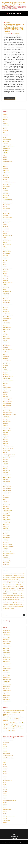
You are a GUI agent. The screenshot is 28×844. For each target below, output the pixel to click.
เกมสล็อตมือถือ (7, 535)
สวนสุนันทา (6, 497)
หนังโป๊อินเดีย (7, 521)
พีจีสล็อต (6, 437)
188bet (5, 116)
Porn (5, 289)
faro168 (5, 159)
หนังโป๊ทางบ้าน (7, 515)
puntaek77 (6, 296)
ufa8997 (6, 365)
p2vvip (5, 242)
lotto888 (6, 215)
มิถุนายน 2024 (7, 677)
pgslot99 (6, 280)
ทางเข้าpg (6, 423)
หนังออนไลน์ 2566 (8, 510)
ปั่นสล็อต (6, 432)
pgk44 (5, 273)
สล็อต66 (6, 461)
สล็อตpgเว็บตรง (7, 474)
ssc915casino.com (8, 349)
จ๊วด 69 (5, 389)
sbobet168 (6, 316)
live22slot (6, 211)
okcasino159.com (7, 240)
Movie (5, 224)
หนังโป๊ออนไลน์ (7, 519)
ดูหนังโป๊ (5, 802)
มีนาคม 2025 (7, 661)
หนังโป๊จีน (6, 513)
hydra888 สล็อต (7, 184)
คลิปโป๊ (5, 385)
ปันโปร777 (6, 436)
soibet (5, 343)
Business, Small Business (9, 146)
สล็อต (5, 452)
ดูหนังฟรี (6, 396)
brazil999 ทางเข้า (7, 144)
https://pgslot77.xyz (7, 757)
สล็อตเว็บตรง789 (7, 488)
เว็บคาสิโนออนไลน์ (8, 544)
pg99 (5, 264)
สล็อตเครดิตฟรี (7, 483)
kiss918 (4, 807)
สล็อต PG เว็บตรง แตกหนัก (9, 454)
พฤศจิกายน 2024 (7, 668)
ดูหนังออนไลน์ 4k (7, 403)
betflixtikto (6, 135)
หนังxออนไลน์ (7, 504)
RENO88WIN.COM (8, 304)
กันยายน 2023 (7, 693)
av (4, 132)
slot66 (4, 784)
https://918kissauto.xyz (8, 740)
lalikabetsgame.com (8, 202)
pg (4, 246)
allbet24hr (6, 126)
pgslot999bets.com (8, 282)
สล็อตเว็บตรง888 (7, 492)
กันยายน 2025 (7, 650)
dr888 (5, 157)
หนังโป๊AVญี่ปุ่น (7, 512)
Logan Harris (7, 33)
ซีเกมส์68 (6, 392)
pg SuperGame (7, 253)
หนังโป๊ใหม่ (6, 524)
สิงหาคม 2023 (7, 695)
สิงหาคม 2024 (7, 673)
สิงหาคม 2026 (7, 630)
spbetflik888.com (7, 345)
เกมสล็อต (6, 533)
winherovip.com (7, 381)
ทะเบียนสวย (6, 416)
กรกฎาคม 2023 (7, 697)
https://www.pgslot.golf (8, 755)
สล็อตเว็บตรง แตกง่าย (7, 780)
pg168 (5, 258)
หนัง (5, 499)
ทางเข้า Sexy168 (7, 421)
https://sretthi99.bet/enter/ (10, 182)
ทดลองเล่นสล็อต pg (8, 412)
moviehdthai (6, 231)
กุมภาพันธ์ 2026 (7, 641)
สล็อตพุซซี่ (6, 479)
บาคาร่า (6, 425)
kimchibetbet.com (8, 199)
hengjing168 (6, 177)
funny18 (6, 168)
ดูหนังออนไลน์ (7, 399)
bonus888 (6, 143)
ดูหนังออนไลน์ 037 (8, 401)
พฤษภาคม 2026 (7, 636)
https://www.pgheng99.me (8, 758)
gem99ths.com (7, 172)
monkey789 (6, 222)
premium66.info (7, 291)
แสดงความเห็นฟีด (14, 836)
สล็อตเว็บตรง (7, 484)
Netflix (5, 233)
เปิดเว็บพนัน (6, 542)
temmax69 (6, 356)
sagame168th (7, 313)
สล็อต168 (6, 459)
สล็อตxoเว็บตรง (7, 477)
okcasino (6, 239)
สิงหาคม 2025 (7, 652)
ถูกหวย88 (6, 407)
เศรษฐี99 (6, 557)
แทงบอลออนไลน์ (7, 560)
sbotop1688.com (7, 318)
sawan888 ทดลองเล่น (8, 314)
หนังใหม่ (6, 528)
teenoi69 (6, 354)
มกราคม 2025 (7, 664)
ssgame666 (6, 351)
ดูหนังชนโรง (5, 768)
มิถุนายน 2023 (7, 699)
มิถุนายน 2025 (7, 655)
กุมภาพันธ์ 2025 (7, 663)
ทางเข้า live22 (7, 418)
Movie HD (6, 226)
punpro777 (7, 22)
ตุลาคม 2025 (6, 648)
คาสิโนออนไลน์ (7, 387)
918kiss (5, 123)
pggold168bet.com (8, 267)
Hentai (5, 179)
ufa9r (5, 367)
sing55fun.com (7, 329)
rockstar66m (6, 305)
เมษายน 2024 (7, 681)
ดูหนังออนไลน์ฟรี (7, 405)
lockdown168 (7, 213)
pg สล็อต (6, 255)
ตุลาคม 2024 (6, 670)
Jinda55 (5, 188)
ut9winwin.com (7, 378)
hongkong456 (7, 181)
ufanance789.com (8, 371)
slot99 (4, 782)
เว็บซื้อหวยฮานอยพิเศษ (8, 546)
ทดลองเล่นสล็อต (7, 410)
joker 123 (5, 818)
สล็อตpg (6, 472)
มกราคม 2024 (7, 686)
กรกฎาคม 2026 (7, 632)
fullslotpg (6, 166)
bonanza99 (6, 141)
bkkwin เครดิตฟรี (7, 139)
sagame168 (6, 311)
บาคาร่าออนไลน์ (7, 428)
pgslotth (6, 284)
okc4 (5, 237)
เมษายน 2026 (7, 637)
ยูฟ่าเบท (5, 445)
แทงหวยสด (6, 562)
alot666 (5, 128)
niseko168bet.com (8, 235)
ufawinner (6, 374)
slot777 (5, 334)
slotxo (5, 340)
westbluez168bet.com (8, 380)
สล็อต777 (6, 465)
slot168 (5, 333)
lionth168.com (7, 208)
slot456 (4, 771)
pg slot (5, 248)
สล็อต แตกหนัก (7, 457)
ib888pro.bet (7, 186)
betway (5, 137)
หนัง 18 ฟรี (6, 501)
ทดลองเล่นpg (7, 408)
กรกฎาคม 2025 (7, 654)
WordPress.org (14, 838)
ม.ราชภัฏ (6, 441)
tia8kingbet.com (7, 360)
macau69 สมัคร (7, 219)
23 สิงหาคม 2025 (16, 33)
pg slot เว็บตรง (7, 249)
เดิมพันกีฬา (6, 540)
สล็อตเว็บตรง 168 (7, 486)
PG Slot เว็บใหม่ (7, 251)
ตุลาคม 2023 (6, 692)
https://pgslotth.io (7, 809)
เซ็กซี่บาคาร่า (17, 729)
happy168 (6, 175)
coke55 (5, 152)
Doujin (5, 155)
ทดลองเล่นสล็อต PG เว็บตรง (10, 414)
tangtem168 (6, 352)
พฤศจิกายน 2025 (7, 646)
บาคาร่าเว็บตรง (7, 430)
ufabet (5, 369)
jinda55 (4, 712)
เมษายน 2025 (7, 659)
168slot (5, 114)
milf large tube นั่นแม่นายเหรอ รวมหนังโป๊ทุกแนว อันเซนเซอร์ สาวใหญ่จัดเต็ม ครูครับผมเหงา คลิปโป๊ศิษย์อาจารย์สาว (14, 4)
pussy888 (6, 298)
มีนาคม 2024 (7, 683)
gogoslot (5, 822)
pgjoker (5, 271)
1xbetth (6, 119)
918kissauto (6, 125)
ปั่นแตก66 (6, 434)
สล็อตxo (6, 475)
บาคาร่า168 (6, 427)
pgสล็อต (6, 286)
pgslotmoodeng (6, 820)
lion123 (5, 206)
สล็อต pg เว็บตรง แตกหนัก (9, 455)
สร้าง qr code (7, 450)
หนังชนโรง (6, 506)
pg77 (5, 262)
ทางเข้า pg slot (7, 419)
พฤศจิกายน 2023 (7, 690)
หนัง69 (5, 502)
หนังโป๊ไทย (6, 526)
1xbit (5, 121)
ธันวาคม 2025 (7, 645)
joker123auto (7, 193)
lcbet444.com (7, 204)
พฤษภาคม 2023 (7, 701)
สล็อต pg (10, 725)
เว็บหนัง (5, 550)
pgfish (5, 266)
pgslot (5, 275)
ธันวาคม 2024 (7, 666)
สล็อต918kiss (7, 470)
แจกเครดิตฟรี (7, 559)
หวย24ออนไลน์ (7, 530)
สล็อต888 (6, 466)
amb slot (6, 130)
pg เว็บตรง (6, 257)
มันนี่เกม (6, 443)
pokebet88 (6, 287)
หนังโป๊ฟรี (6, 517)
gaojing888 (6, 170)
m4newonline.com (8, 217)
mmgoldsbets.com (8, 220)
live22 (5, 210)
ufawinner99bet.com (8, 376)
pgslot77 (6, 278)
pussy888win (7, 302)
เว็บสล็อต (6, 548)
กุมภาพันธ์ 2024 (7, 684)
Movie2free (6, 228)
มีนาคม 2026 (7, 639)
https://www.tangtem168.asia (9, 800)
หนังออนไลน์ (6, 508)
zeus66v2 (6, 383)
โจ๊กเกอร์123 (6, 564)
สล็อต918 (6, 468)
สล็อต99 (16, 723)
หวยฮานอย (6, 531)
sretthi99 (6, 347)
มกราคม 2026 (7, 643)
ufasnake (6, 372)
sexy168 (6, 320)
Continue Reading (9, 98)
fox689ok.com (7, 164)
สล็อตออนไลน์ (7, 481)
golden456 (6, 173)
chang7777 (6, 150)
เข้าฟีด (14, 834)
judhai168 (6, 197)
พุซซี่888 (6, 439)
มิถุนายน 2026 (7, 634)
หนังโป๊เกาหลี (7, 522)
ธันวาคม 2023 (7, 688)
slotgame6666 (7, 338)
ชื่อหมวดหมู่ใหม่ (7, 390)
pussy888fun (7, 300)
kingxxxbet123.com (8, 201)
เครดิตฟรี (6, 539)
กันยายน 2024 (7, 672)
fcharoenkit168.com (8, 161)
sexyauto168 (7, 322)
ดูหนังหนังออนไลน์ (8, 398)
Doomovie (6, 154)
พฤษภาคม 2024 (7, 679)
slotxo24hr (6, 342)
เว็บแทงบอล (6, 555)
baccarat (6, 134)
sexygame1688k (7, 327)
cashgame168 (7, 148)
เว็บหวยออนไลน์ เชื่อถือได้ (9, 553)
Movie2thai (6, 229)
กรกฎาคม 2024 (7, 675)
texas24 (6, 358)
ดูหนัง (5, 394)
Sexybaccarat (7, 323)
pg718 (5, 260)
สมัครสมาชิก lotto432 (8, 446)
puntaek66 (6, 295)
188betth (6, 117)
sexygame (6, 325)
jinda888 (6, 190)
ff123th (5, 163)
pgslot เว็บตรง (7, 276)
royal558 (6, 307)
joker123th (6, 195)
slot (5, 331)
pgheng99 (6, 269)
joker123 (6, 191)
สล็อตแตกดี (6, 493)
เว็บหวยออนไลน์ (7, 551)
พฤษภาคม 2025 (7, 657)
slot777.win (6, 336)
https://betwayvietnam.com (9, 816)
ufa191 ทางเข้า (7, 363)
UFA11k (5, 361)
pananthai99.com (7, 244)
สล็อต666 (6, 463)
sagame (5, 309)
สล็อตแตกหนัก (7, 495)
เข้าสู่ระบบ (14, 833)
